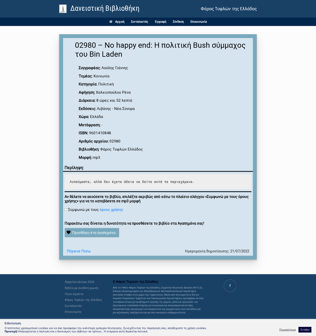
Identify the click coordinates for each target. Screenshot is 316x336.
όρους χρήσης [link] (111, 209)
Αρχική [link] (119, 21)
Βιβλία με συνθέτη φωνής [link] (82, 288)
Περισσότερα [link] (287, 329)
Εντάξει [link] (305, 329)
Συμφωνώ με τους (95, 209)
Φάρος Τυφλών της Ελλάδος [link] (83, 300)
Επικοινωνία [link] (198, 21)
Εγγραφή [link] (160, 21)
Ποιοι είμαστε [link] (74, 294)
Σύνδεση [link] (178, 21)
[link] (99, 9)
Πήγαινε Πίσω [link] (79, 251)
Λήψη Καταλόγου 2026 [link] (79, 282)
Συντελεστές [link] (139, 21)
